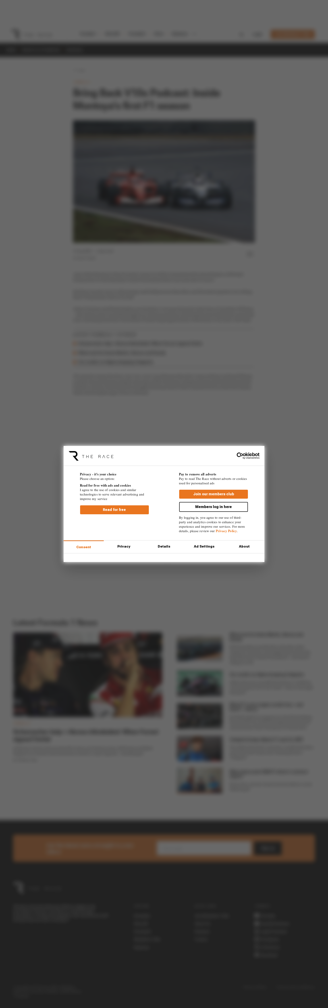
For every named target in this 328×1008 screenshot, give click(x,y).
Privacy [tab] (123, 546)
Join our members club (213, 494)
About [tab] (244, 546)
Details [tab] (164, 546)
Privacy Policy (226, 530)
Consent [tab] (83, 547)
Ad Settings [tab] (204, 546)
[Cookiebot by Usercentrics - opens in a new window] (239, 455)
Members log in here (213, 507)
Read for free (114, 510)
